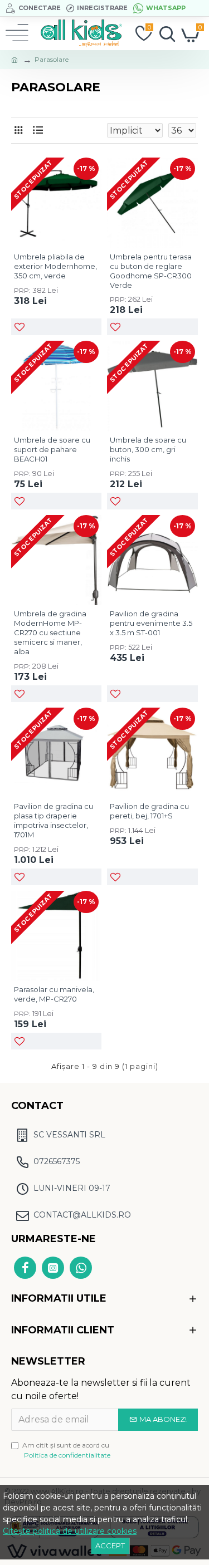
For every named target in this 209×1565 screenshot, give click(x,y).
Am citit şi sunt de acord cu (66, 1450)
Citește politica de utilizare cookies (70, 1531)
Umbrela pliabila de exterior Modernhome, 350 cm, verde (55, 266)
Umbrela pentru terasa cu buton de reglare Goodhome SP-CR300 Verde (151, 271)
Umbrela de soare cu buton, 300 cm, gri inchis (148, 449)
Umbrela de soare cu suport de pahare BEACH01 (52, 449)
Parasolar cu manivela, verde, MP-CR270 (54, 994)
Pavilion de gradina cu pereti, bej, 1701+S (149, 811)
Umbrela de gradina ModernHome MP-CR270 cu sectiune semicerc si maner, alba (50, 632)
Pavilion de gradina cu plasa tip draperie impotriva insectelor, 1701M (53, 820)
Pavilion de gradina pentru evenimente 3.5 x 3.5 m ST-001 (151, 623)
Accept (110, 1545)
